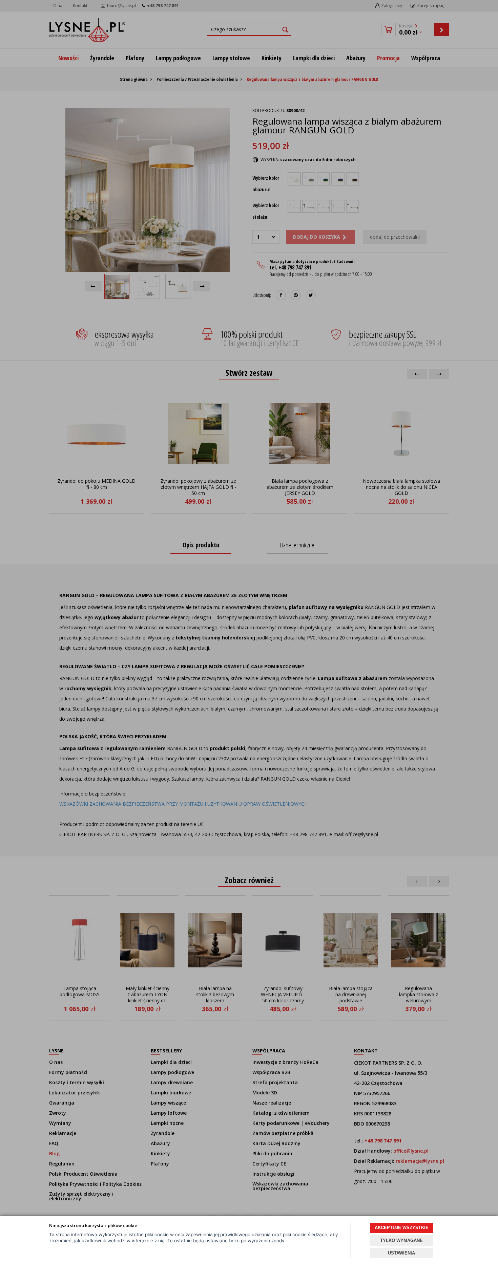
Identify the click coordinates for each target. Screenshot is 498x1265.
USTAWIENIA (401, 1253)
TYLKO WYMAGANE (401, 1240)
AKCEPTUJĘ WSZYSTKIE (402, 1227)
